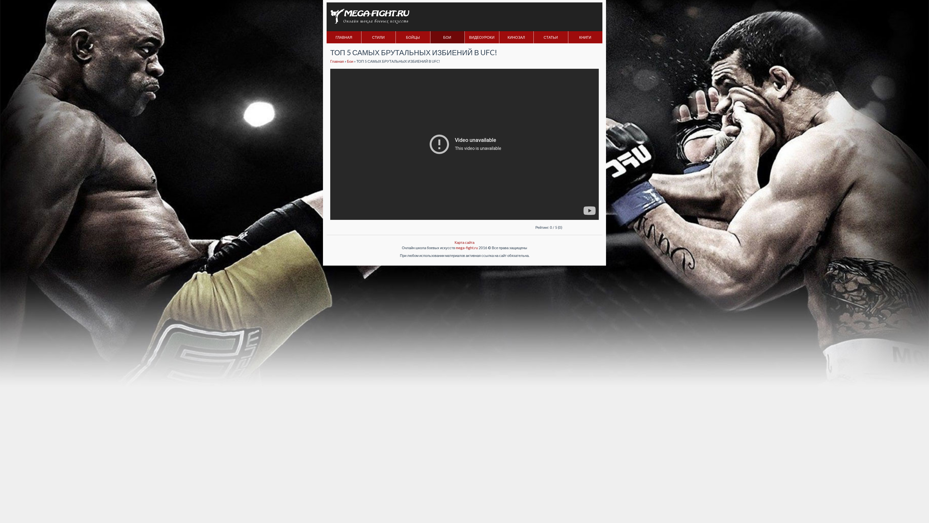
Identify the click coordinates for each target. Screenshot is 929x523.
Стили (378, 37)
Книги (585, 37)
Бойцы (413, 37)
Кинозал (516, 37)
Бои (447, 37)
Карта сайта (464, 242)
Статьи (551, 37)
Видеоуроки (481, 37)
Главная (344, 37)
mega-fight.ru (467, 248)
